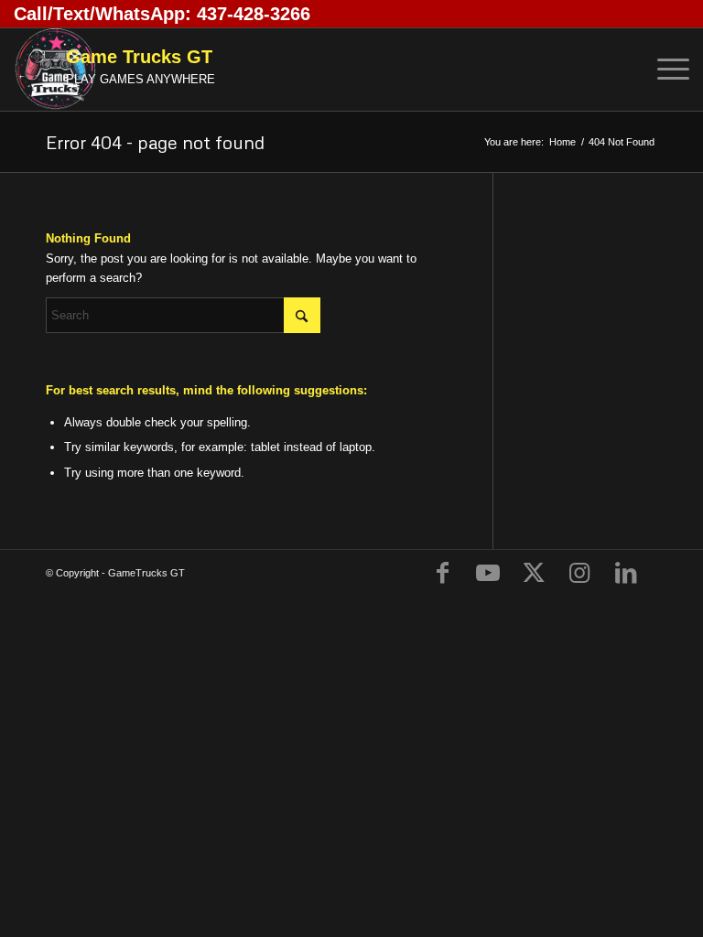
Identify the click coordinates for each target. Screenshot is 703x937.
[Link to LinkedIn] (625, 573)
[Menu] (664, 69)
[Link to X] (533, 573)
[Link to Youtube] (488, 573)
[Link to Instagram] (579, 573)
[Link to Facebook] (442, 573)
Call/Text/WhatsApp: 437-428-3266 (162, 14)
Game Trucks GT (139, 57)
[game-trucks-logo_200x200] (55, 69)
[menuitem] (664, 69)
